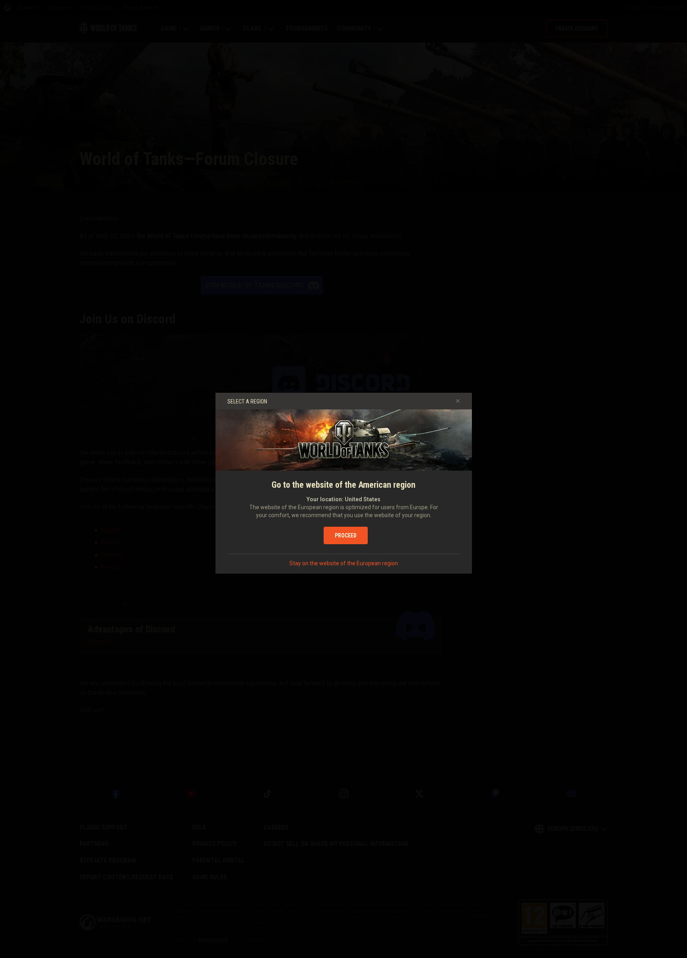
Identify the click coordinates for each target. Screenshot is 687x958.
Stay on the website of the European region (343, 563)
